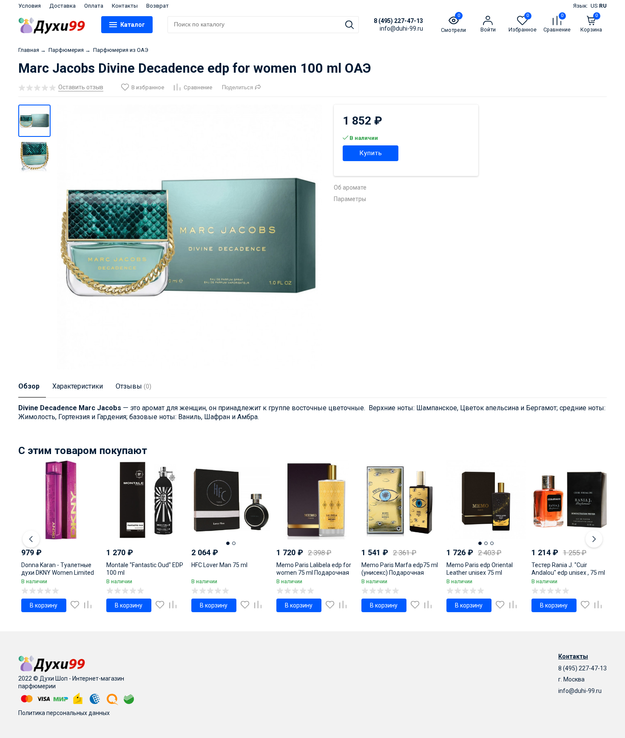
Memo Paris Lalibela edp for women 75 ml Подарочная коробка (313, 573)
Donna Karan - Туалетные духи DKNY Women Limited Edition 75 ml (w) (57, 573)
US (594, 6)
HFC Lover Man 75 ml (219, 565)
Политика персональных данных (64, 713)
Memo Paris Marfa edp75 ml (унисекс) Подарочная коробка (399, 573)
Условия (29, 6)
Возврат (157, 6)
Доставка (62, 6)
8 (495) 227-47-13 (398, 20)
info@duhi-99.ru (580, 690)
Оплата (93, 6)
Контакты (125, 6)
